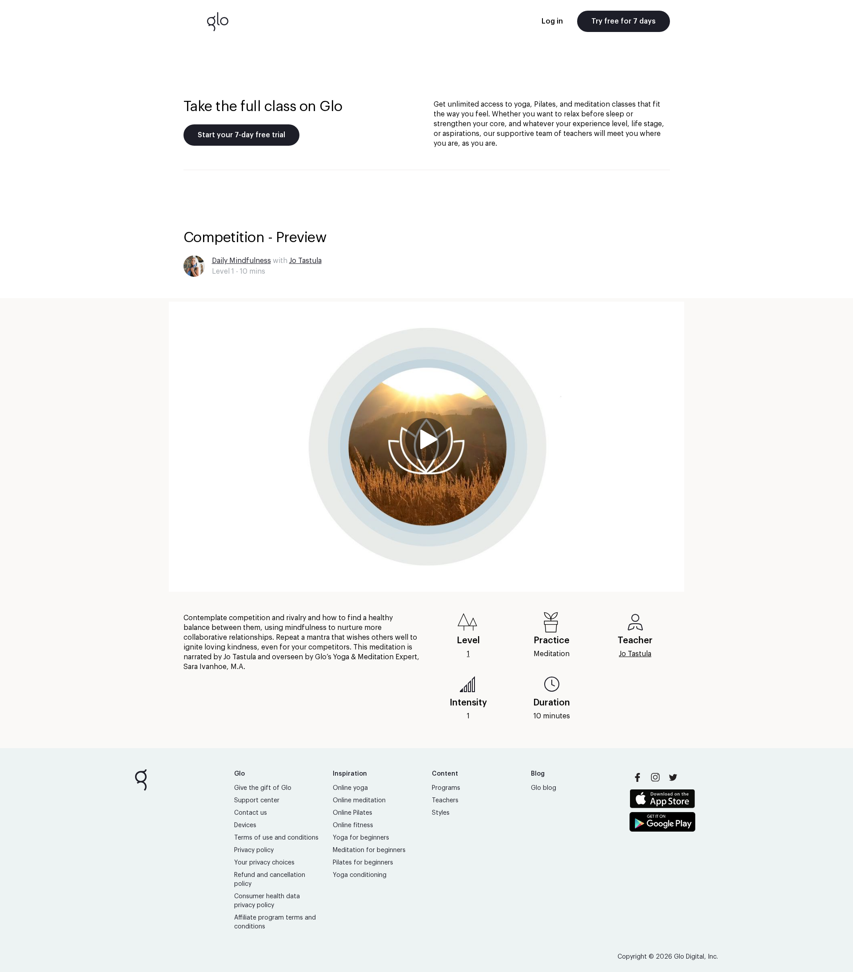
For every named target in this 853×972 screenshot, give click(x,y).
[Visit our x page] (673, 777)
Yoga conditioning (360, 875)
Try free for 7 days (623, 21)
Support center (256, 800)
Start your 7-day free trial (241, 135)
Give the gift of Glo (262, 788)
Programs (446, 788)
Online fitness (353, 825)
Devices (245, 825)
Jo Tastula (305, 260)
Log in (552, 21)
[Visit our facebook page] (638, 777)
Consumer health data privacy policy (267, 900)
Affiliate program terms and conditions (275, 922)
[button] (426, 447)
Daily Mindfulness (241, 260)
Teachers (445, 800)
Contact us (250, 813)
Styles (441, 813)
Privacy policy (254, 850)
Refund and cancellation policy (269, 879)
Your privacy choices (264, 863)
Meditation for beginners (369, 850)
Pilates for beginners (363, 863)
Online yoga (350, 788)
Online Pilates (352, 813)
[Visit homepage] (217, 21)
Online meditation (359, 800)
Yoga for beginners (361, 838)
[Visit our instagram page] (655, 777)
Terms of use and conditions (276, 838)
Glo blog (543, 788)
